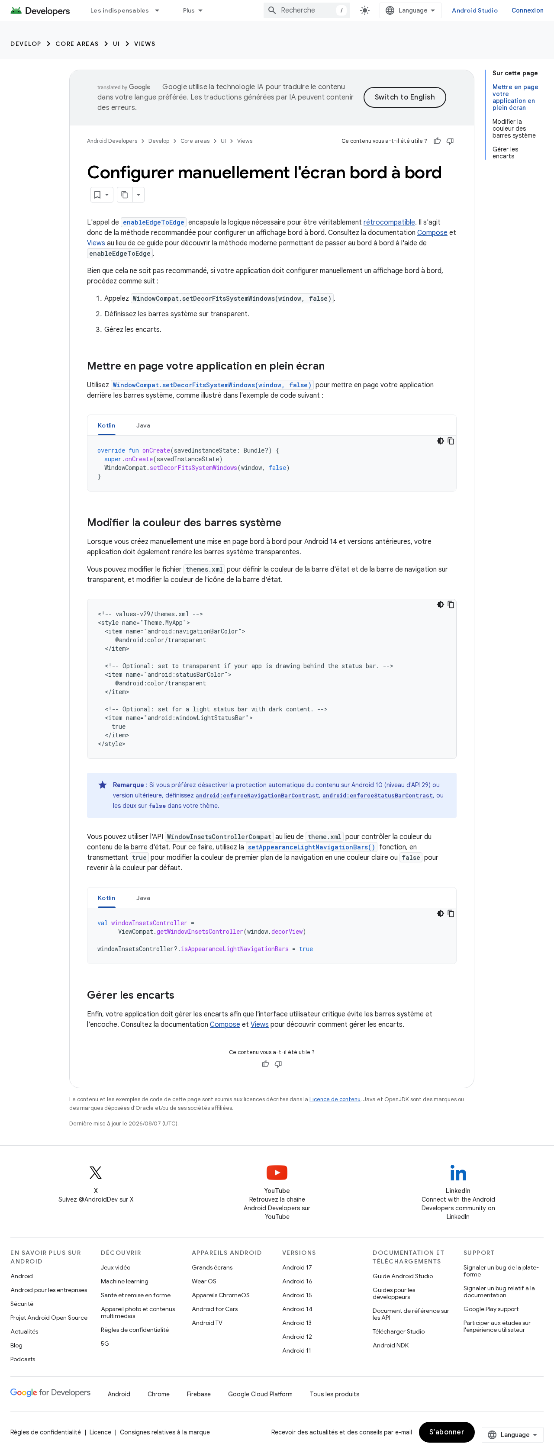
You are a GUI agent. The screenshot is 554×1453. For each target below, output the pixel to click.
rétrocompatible (389, 222)
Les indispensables (119, 10)
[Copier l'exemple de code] (451, 441)
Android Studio (475, 10)
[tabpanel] (271, 463)
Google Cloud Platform (260, 1394)
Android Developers (112, 141)
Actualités (24, 1331)
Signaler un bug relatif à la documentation (499, 1291)
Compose (432, 232)
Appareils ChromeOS (221, 1295)
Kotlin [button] (107, 425)
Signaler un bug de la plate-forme (501, 1270)
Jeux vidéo (115, 1267)
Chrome (159, 1394)
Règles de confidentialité (135, 1330)
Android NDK (391, 1345)
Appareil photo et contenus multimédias (138, 1312)
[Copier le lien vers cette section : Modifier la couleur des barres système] (290, 523)
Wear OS (204, 1281)
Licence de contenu (335, 1099)
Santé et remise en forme (136, 1295)
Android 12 (297, 1336)
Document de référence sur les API (411, 1314)
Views (145, 44)
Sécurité (21, 1304)
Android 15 (297, 1295)
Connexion (528, 10)
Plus (189, 10)
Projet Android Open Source (48, 1317)
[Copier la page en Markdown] (125, 194)
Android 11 (296, 1350)
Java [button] (143, 425)
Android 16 (297, 1281)
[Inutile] (450, 141)
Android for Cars (215, 1309)
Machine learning (124, 1281)
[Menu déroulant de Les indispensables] (161, 10)
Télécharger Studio (399, 1331)
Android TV (207, 1323)
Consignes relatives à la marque (165, 1432)
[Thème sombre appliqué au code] (440, 441)
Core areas (77, 44)
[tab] (106, 425)
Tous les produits (334, 1394)
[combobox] (307, 10)
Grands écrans (212, 1267)
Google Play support (491, 1309)
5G (105, 1343)
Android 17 (297, 1267)
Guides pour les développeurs (394, 1293)
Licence (100, 1432)
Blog (16, 1345)
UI (116, 44)
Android (21, 1276)
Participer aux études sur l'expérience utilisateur (497, 1326)
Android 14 (297, 1309)
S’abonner (447, 1432)
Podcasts (22, 1359)
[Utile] (437, 141)
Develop (26, 44)
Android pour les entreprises (48, 1290)
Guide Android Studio (403, 1276)
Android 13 (297, 1323)
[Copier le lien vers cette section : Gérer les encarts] (183, 996)
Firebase (199, 1394)
